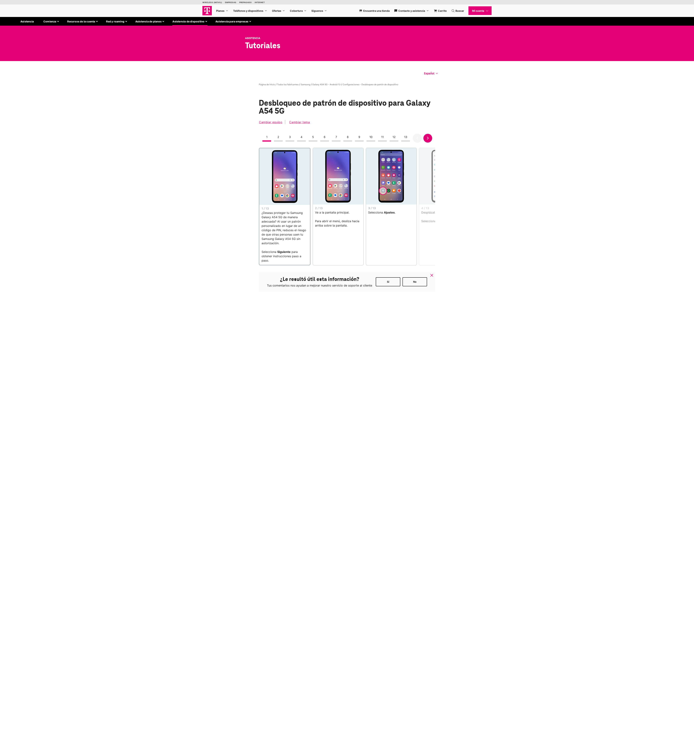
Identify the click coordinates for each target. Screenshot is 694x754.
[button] (51, 21)
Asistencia (27, 21)
